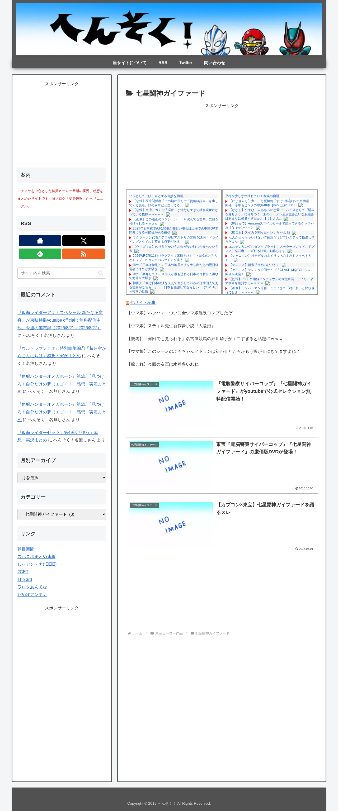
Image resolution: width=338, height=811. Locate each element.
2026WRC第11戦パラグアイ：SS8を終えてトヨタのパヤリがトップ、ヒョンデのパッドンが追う (173, 258)
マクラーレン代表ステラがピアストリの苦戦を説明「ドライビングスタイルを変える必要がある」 (173, 240)
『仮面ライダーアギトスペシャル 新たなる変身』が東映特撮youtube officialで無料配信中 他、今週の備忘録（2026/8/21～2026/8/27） (60, 320)
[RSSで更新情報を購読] (83, 254)
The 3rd (24, 579)
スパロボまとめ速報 (36, 556)
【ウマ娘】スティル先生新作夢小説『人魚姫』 (171, 325)
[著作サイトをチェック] (40, 240)
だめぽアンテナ (32, 594)
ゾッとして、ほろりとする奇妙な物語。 (157, 196)
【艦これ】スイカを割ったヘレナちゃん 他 (259, 232)
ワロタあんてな (32, 587)
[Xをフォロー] (83, 240)
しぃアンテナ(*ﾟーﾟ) (37, 564)
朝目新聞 (25, 549)
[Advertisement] (222, 147)
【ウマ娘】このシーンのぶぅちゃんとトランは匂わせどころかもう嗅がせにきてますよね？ (213, 351)
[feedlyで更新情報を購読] (40, 254)
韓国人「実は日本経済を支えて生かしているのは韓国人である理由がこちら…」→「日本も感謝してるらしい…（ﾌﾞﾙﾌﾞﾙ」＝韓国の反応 (173, 287)
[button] (100, 273)
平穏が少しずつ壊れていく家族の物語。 (253, 196)
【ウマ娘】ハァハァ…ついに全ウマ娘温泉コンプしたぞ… (182, 313)
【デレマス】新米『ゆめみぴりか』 (254, 265)
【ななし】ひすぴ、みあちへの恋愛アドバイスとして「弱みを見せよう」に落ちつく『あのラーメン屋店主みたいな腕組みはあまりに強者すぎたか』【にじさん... (269, 214)
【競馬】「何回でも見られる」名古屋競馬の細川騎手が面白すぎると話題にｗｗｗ (205, 338)
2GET (23, 572)
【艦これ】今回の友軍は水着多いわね (163, 364)
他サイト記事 (143, 302)
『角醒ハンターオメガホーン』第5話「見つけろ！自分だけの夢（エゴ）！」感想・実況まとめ (61, 384)
